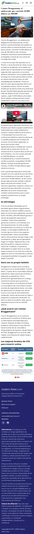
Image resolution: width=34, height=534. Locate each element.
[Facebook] (8, 422)
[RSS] (3, 422)
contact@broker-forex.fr (11, 416)
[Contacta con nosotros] (27, 3)
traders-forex (12, 389)
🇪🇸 (16, 377)
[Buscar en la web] (23, 3)
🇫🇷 (18, 377)
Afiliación (5, 408)
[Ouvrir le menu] (31, 3)
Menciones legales (8, 404)
